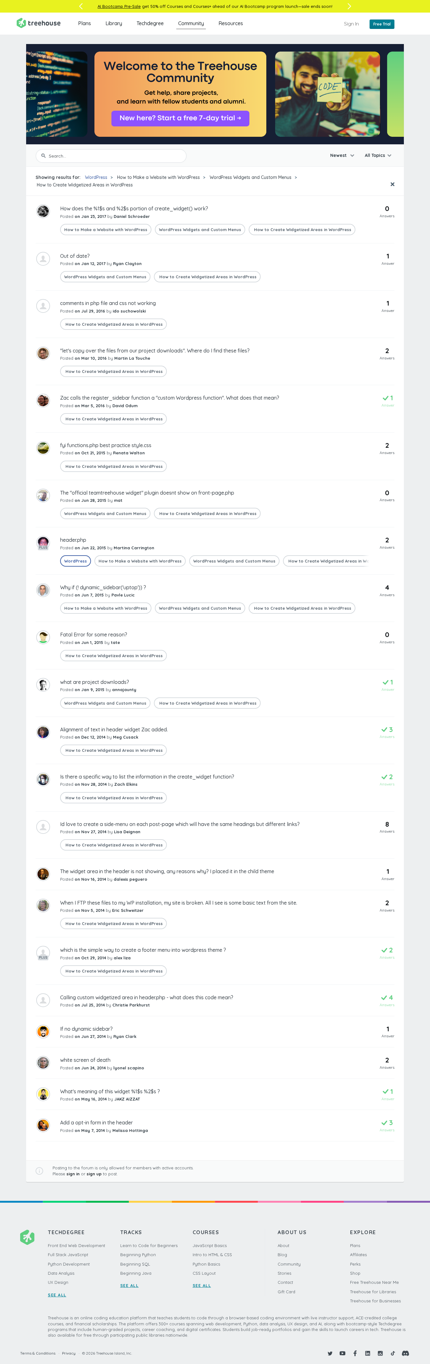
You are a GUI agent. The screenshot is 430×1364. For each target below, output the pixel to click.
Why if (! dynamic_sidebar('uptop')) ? (103, 587)
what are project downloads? (94, 682)
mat (118, 500)
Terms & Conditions (37, 1353)
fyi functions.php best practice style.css (105, 445)
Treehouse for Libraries (373, 1291)
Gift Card (286, 1291)
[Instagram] (380, 1353)
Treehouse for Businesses (375, 1300)
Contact (285, 1282)
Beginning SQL (135, 1264)
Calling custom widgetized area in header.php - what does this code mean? (146, 997)
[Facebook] (355, 1353)
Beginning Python (138, 1254)
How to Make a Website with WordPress (158, 177)
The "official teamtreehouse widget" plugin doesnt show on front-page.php (147, 493)
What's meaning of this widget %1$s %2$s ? (110, 1091)
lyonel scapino (128, 1067)
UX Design (58, 1282)
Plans (84, 23)
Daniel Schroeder (132, 216)
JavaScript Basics (210, 1245)
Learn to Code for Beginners (149, 1245)
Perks (355, 1264)
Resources (230, 23)
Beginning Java (135, 1273)
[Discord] (405, 1353)
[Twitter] (329, 1353)
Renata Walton (129, 452)
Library (113, 23)
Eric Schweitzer (128, 910)
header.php (73, 540)
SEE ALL (57, 1294)
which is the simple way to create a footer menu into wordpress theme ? (143, 950)
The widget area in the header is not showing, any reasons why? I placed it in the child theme (167, 871)
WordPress (96, 177)
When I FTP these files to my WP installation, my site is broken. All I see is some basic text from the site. (178, 903)
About (283, 1245)
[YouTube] (342, 1353)
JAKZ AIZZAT (127, 1098)
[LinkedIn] (367, 1353)
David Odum (125, 405)
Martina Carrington (134, 547)
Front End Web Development (76, 1245)
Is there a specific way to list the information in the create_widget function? (147, 776)
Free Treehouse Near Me (374, 1282)
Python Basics (206, 1264)
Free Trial (382, 24)
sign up (94, 1173)
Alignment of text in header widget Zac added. (114, 729)
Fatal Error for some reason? (93, 634)
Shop (355, 1273)
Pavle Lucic (123, 594)
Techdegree (150, 23)
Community (191, 23)
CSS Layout (204, 1273)
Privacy (69, 1353)
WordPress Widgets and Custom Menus (250, 177)
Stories (284, 1273)
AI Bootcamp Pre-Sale (119, 6)
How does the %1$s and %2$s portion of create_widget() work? (134, 208)
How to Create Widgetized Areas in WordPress (84, 185)
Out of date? (75, 256)
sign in (73, 1173)
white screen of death (85, 1060)
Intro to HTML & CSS (212, 1254)
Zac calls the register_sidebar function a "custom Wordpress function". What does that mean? (169, 398)
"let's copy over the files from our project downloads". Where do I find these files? (155, 350)
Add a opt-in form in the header (96, 1122)
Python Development (69, 1264)
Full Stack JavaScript (68, 1254)
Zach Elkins (126, 784)
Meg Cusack (125, 737)
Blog (282, 1254)
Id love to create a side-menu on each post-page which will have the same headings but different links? (180, 824)
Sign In (351, 23)
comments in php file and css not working (108, 303)
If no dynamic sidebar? (86, 1029)
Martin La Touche (132, 358)
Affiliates (358, 1254)
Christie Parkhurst (131, 1004)
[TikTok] (392, 1353)
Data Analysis (61, 1273)
